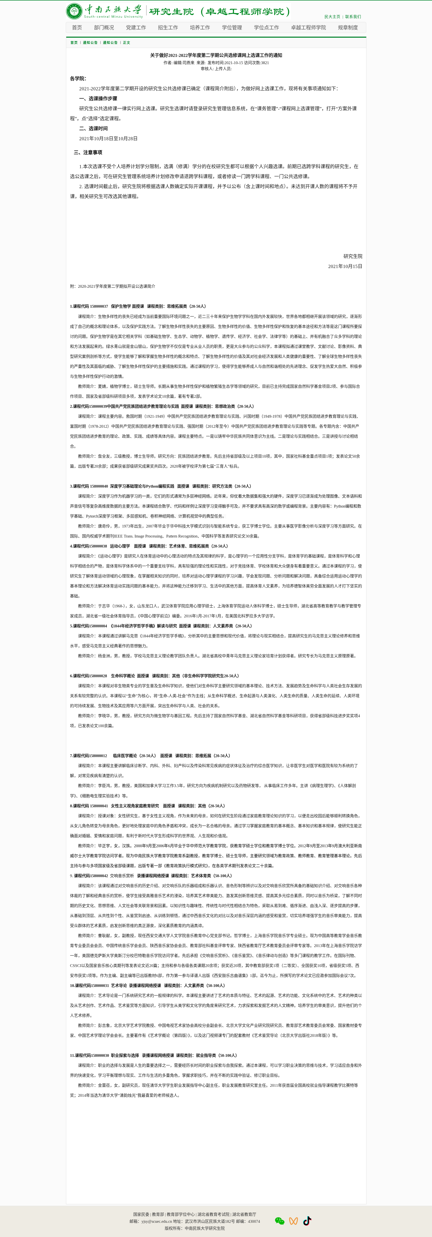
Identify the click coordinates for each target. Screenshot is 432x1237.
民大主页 (332, 17)
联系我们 (353, 17)
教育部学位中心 (181, 1214)
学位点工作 (266, 27)
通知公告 (90, 42)
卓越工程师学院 (308, 27)
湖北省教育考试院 (214, 1214)
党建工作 (136, 27)
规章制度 (348, 27)
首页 (77, 27)
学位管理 (232, 27)
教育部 (158, 1214)
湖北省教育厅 (244, 1214)
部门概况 (104, 27)
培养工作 (200, 27)
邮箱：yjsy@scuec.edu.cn (151, 1221)
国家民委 (141, 1214)
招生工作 (168, 27)
